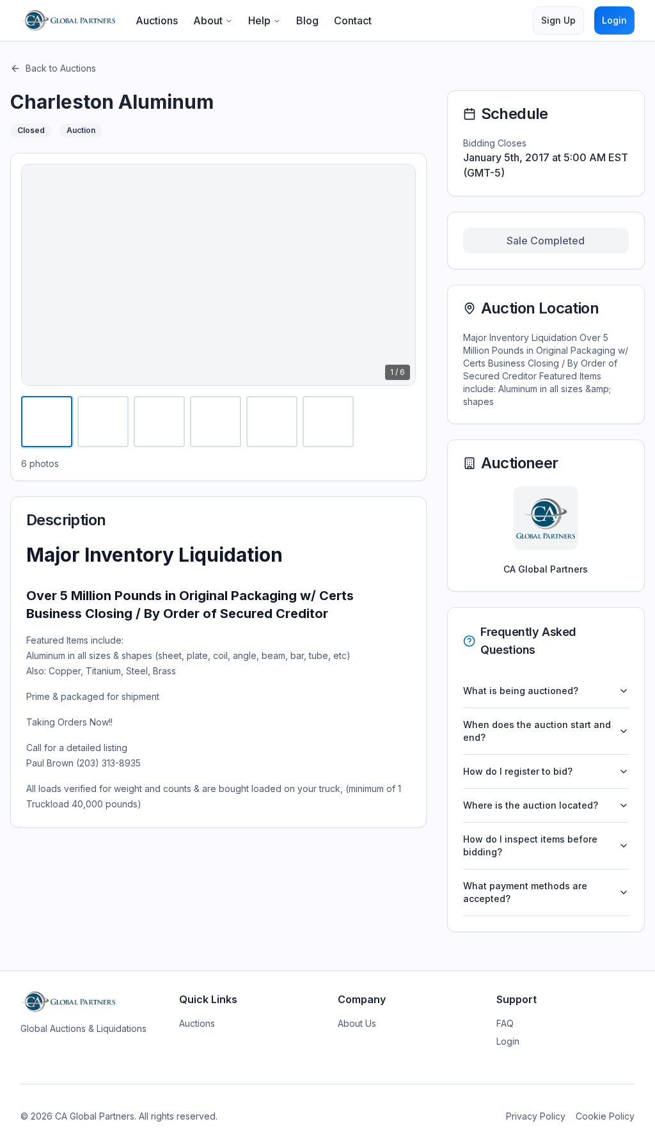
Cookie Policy (605, 1116)
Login (614, 20)
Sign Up (558, 20)
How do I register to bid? (517, 771)
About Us (357, 1023)
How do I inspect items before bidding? (530, 845)
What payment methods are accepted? (525, 892)
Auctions (157, 20)
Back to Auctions (61, 68)
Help (259, 20)
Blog (307, 20)
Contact (353, 20)
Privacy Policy (535, 1116)
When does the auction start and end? (537, 731)
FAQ (505, 1023)
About (208, 20)
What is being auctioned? (520, 690)
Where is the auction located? (530, 805)
